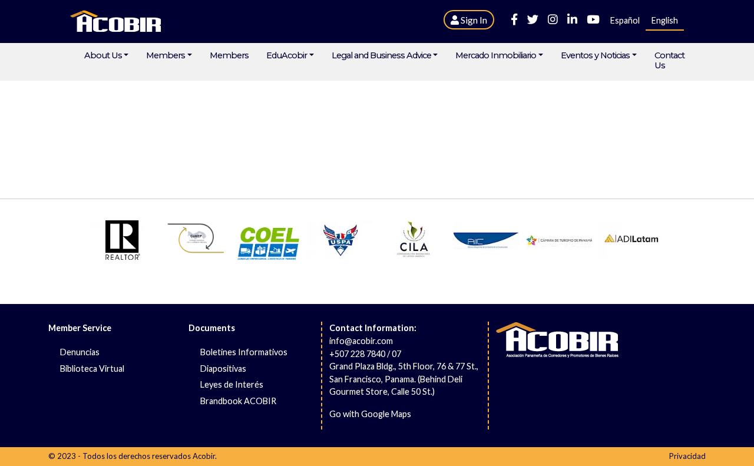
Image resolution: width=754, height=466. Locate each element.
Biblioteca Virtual (92, 368)
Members (165, 56)
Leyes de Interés (231, 384)
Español (625, 20)
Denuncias (80, 352)
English (665, 20)
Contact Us (669, 61)
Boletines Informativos (243, 352)
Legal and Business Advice (381, 56)
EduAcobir (286, 56)
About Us (103, 56)
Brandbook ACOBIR (238, 401)
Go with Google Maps (370, 414)
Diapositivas (223, 368)
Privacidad (687, 456)
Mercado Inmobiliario (495, 56)
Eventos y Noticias (595, 56)
